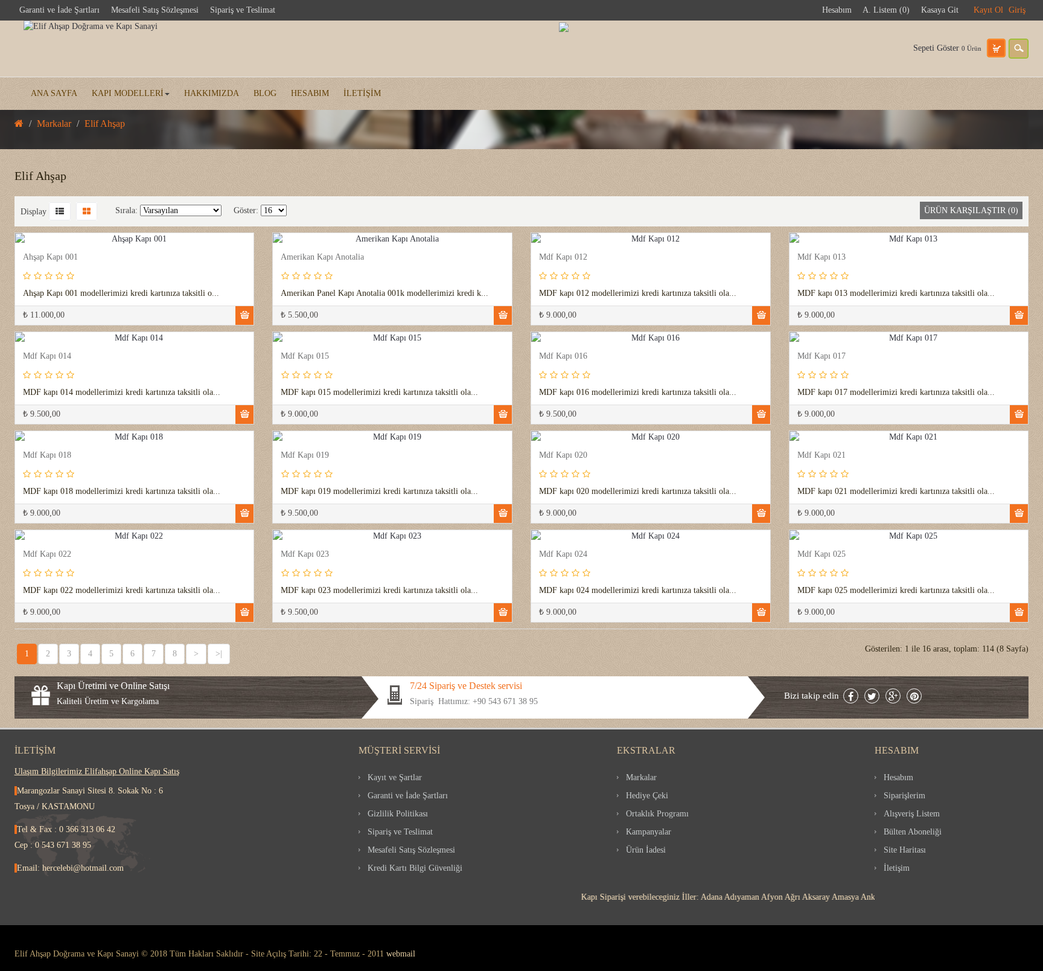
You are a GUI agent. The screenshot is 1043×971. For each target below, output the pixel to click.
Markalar (641, 777)
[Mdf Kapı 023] (283, 545)
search (1018, 48)
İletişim (897, 868)
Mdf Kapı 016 (563, 356)
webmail (400, 953)
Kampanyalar (648, 831)
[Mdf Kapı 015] (283, 347)
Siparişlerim (904, 795)
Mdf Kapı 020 (563, 455)
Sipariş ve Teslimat (242, 9)
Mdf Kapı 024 (563, 554)
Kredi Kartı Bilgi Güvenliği (415, 868)
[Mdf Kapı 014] (25, 347)
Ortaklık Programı (657, 813)
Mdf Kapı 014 (47, 356)
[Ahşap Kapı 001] (25, 248)
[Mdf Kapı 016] (541, 347)
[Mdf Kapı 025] (800, 545)
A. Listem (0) (886, 9)
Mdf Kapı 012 (563, 256)
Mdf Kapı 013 (821, 256)
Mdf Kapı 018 (47, 455)
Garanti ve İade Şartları (59, 9)
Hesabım (837, 9)
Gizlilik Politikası (398, 813)
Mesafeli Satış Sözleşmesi (155, 9)
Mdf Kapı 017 (821, 356)
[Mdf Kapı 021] (800, 446)
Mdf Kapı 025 (821, 554)
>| (218, 653)
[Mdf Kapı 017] (800, 347)
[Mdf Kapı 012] (541, 248)
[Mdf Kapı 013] (800, 248)
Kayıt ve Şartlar (395, 777)
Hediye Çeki (647, 795)
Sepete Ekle (244, 315)
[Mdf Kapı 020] (541, 446)
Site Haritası (905, 849)
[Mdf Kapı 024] (541, 545)
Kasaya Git (939, 9)
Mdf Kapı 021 (821, 455)
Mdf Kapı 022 (47, 554)
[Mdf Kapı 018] (25, 446)
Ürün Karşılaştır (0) (971, 210)
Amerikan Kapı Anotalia (322, 256)
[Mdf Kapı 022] (25, 545)
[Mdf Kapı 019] (283, 446)
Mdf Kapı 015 (305, 356)
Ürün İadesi (646, 849)
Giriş (1017, 9)
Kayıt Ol (988, 9)
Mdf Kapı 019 (305, 455)
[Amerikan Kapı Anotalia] (283, 248)
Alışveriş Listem (912, 813)
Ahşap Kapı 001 (50, 256)
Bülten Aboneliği (913, 831)
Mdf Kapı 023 (305, 554)
